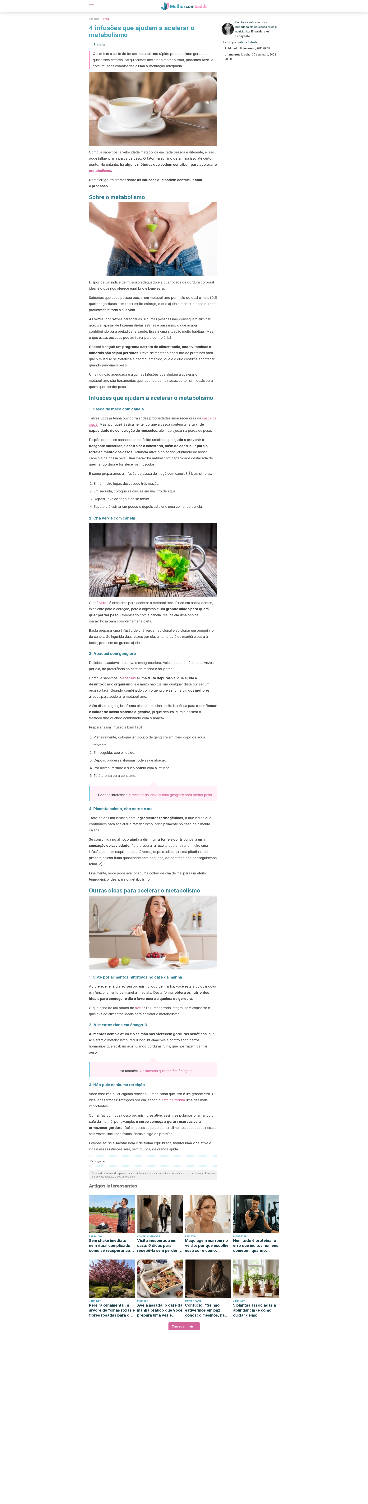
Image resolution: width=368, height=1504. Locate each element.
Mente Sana (193, 1301)
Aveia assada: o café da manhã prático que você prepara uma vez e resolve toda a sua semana (159, 1310)
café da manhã (173, 1100)
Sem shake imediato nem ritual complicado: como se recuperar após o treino (112, 1245)
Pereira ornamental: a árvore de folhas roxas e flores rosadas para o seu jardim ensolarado (112, 1310)
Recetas (142, 1301)
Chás (106, 18)
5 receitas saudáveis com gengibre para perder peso (170, 795)
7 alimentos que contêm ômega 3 (166, 1071)
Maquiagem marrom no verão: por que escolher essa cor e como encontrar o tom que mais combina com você (207, 1245)
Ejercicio (95, 1236)
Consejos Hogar (148, 1236)
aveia (139, 1008)
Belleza (190, 1236)
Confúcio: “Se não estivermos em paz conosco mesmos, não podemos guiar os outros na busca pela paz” (206, 1310)
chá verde (100, 603)
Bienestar (240, 1236)
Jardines (95, 1301)
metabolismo (100, 171)
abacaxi (129, 678)
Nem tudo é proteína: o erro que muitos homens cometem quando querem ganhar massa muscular (255, 1245)
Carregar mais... (184, 1326)
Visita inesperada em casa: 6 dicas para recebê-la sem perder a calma (159, 1245)
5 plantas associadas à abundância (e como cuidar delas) (254, 1310)
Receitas (94, 18)
